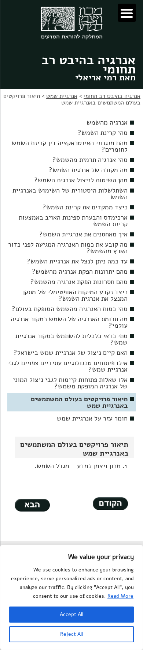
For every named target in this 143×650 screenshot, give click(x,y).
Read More (120, 596)
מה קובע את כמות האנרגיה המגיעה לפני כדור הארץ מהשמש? (68, 247)
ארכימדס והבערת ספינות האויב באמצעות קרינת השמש (73, 220)
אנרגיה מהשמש (107, 122)
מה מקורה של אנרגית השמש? (88, 170)
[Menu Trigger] (127, 13)
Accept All (71, 614)
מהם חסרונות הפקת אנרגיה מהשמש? (79, 281)
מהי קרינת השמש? (103, 132)
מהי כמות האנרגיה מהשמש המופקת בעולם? (70, 308)
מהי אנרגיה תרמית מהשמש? (90, 159)
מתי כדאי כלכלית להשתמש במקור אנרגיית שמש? (71, 339)
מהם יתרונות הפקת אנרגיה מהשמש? (80, 271)
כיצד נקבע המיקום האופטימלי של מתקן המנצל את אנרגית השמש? (75, 295)
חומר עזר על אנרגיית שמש (92, 418)
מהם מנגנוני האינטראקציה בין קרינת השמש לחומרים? (70, 146)
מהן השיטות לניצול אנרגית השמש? (81, 180)
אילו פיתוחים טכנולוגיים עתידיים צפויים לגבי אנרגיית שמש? (68, 366)
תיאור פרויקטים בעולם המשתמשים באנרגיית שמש (79, 402)
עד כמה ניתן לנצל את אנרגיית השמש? (77, 261)
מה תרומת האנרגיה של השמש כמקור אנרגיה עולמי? (69, 322)
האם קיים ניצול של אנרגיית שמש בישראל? (71, 352)
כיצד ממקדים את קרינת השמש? (85, 207)
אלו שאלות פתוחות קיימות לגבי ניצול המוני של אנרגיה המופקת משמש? (70, 382)
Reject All (71, 634)
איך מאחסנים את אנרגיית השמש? (83, 234)
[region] (71, 597)
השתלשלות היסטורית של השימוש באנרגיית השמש (70, 193)
